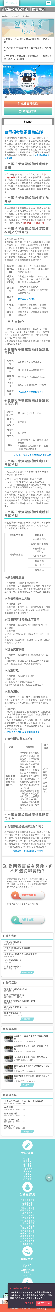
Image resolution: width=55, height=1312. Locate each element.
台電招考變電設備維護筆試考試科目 (26, 402)
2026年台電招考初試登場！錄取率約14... (31, 1057)
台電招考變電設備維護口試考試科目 (26, 462)
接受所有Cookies (44, 1303)
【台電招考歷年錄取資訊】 (31, 392)
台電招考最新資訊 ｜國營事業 (23, 9)
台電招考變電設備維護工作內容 (26, 199)
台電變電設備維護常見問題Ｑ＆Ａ (26, 816)
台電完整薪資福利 (26, 299)
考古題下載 (29, 111)
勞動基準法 (9, 1126)
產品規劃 (8, 1107)
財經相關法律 (10, 1113)
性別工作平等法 (11, 1120)
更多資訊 (29, 1303)
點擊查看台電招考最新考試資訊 (28, 851)
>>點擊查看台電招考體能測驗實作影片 (23, 732)
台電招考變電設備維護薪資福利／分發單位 (26, 230)
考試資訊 (28, 122)
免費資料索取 (29, 103)
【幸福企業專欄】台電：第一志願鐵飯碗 (23, 1101)
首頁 (6, 16)
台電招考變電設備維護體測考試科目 (26, 513)
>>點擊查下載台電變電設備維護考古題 (32, 455)
